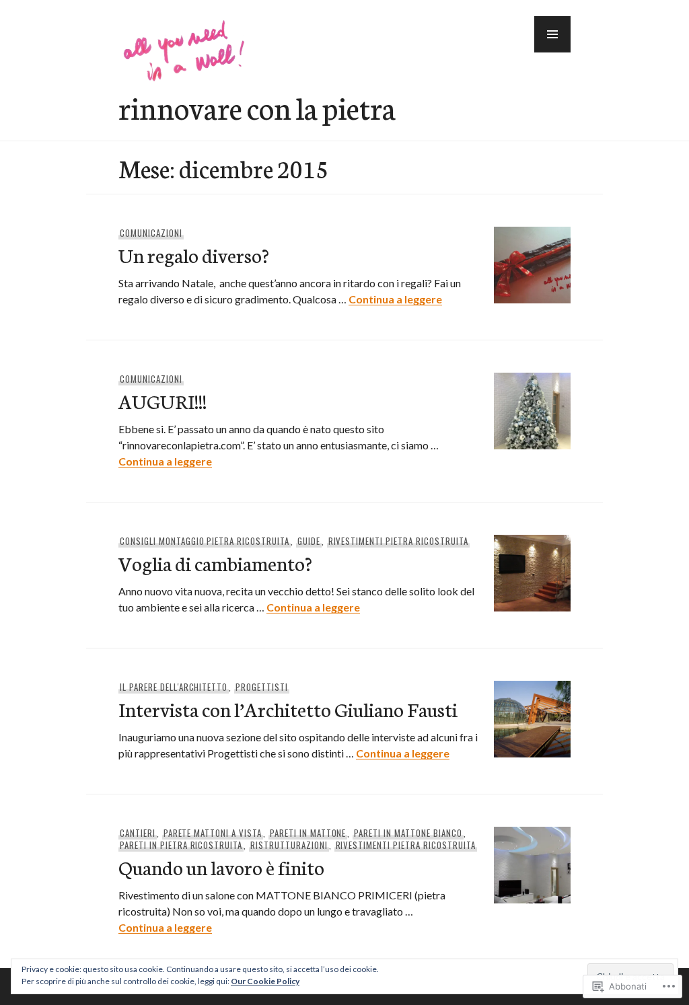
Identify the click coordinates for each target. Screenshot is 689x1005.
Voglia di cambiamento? (215, 562)
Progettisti (261, 687)
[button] (552, 34)
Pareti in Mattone (308, 833)
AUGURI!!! (162, 400)
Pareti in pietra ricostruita (181, 845)
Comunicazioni (151, 232)
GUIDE (308, 541)
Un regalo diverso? (193, 254)
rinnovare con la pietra (257, 107)
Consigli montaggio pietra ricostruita (204, 541)
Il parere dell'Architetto (173, 687)
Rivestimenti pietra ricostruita (398, 541)
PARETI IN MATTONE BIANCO (408, 833)
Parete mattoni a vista (213, 833)
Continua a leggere (395, 299)
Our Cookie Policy (265, 981)
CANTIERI (137, 833)
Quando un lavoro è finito (221, 867)
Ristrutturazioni (289, 845)
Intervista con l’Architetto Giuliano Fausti (288, 708)
